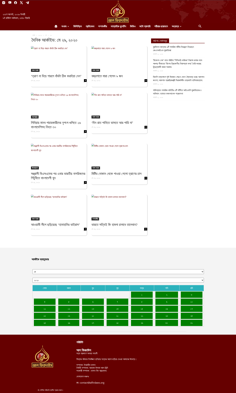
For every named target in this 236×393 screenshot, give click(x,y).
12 (146, 229)
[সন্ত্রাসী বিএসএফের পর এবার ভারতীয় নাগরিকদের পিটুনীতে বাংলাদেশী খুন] (59, 156)
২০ (93, 315)
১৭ (191, 308)
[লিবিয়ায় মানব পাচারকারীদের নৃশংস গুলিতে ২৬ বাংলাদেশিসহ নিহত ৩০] (59, 105)
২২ (142, 315)
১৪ (117, 308)
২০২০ (40, 35)
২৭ (93, 322)
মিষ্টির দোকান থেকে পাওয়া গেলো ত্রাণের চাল (116, 174)
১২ (69, 308)
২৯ (142, 322)
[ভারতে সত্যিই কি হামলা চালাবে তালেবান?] (119, 207)
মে (46, 35)
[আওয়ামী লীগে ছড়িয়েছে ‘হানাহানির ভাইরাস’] (59, 207)
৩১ (191, 322)
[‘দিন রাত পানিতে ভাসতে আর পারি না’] (119, 105)
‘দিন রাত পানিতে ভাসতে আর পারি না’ (112, 123)
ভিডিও (132, 26)
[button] (200, 26)
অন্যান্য (175, 26)
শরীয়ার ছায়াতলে (161, 26)
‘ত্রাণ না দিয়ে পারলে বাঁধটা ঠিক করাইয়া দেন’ (56, 76)
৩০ (166, 322)
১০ (191, 301)
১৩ (93, 308)
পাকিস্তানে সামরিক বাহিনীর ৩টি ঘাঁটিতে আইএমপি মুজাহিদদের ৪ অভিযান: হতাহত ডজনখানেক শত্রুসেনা (177, 92)
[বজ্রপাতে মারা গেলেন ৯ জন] (119, 59)
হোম (33, 35)
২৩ (167, 315)
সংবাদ (63, 26)
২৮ (117, 322)
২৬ (69, 322)
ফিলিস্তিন (77, 26)
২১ (117, 315)
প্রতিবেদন (90, 26)
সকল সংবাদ (35, 70)
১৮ (45, 315)
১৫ (142, 308)
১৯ (69, 315)
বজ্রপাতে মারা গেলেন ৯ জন (107, 76)
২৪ (191, 315)
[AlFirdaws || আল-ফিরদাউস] (118, 11)
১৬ (167, 308)
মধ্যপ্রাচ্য (35, 117)
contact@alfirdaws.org (92, 382)
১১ (45, 308)
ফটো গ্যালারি (144, 26)
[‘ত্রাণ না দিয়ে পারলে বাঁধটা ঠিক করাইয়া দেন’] (59, 59)
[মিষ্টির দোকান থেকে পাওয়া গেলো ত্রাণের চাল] (119, 156)
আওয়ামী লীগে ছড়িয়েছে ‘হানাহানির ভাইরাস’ (55, 225)
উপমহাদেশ (35, 168)
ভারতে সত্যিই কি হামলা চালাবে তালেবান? (114, 225)
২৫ (45, 322)
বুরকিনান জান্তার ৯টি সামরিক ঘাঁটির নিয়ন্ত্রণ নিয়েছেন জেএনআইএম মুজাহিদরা (173, 49)
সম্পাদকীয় (102, 26)
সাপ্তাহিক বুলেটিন (118, 26)
